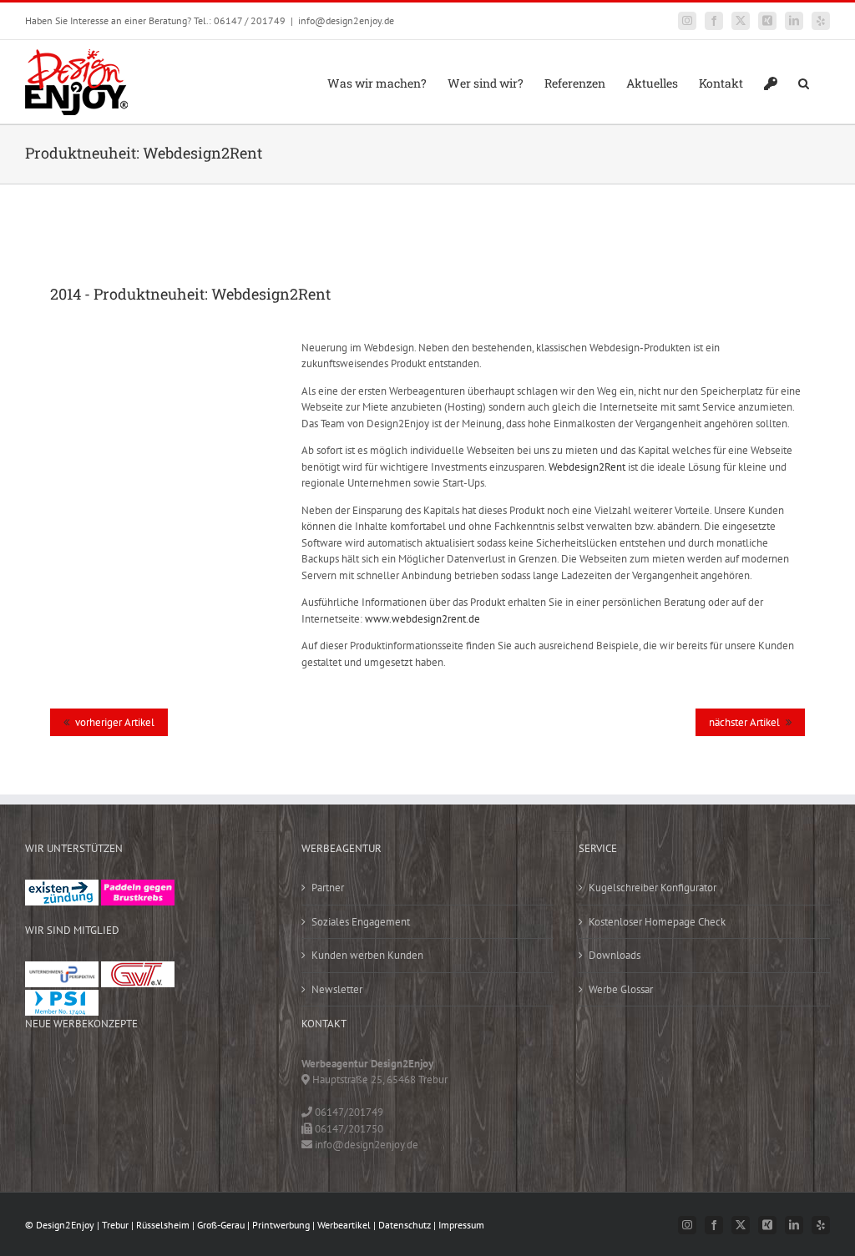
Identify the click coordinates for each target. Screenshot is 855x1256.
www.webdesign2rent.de (422, 619)
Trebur (115, 1224)
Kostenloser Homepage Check (657, 922)
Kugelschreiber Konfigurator (652, 887)
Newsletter (336, 989)
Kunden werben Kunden (367, 955)
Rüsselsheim (163, 1224)
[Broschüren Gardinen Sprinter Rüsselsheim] (50, 1107)
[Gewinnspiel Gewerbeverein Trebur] (208, 1107)
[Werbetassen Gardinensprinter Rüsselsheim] (50, 1073)
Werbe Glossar (621, 989)
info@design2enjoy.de (346, 20)
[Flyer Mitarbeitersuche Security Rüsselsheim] (208, 1073)
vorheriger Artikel (114, 722)
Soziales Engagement (360, 922)
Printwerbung (281, 1224)
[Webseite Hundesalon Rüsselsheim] (103, 1107)
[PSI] (62, 998)
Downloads (614, 955)
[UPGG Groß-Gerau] (62, 969)
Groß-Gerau (221, 1224)
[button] (803, 82)
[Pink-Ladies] (138, 887)
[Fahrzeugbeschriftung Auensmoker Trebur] (155, 1073)
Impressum (461, 1224)
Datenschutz (404, 1224)
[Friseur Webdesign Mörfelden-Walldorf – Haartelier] (50, 1141)
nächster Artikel (744, 722)
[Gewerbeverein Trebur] (138, 969)
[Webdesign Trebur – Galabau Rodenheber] (103, 1073)
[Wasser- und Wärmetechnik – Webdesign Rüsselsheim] (155, 1107)
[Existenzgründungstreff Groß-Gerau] (62, 887)
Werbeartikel (344, 1224)
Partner (327, 887)
